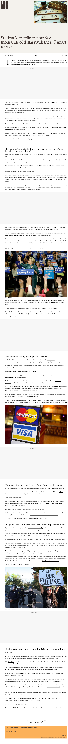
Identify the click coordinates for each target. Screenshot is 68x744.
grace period (27, 110)
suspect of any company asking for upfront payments (44, 514)
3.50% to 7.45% (54, 229)
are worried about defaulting (35, 527)
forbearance (48, 243)
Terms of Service (58, 737)
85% (63, 692)
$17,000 (61, 160)
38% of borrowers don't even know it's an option (51, 165)
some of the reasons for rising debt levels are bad (25, 673)
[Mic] (4, 5)
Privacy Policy (64, 737)
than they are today (56, 187)
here (28, 564)
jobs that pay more (21, 704)
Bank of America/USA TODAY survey (25, 64)
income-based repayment (35, 530)
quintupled (20, 316)
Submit (63, 735)
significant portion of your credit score (15, 377)
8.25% (56, 227)
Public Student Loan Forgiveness (50, 560)
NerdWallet (8, 235)
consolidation (16, 243)
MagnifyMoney (17, 235)
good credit (26, 175)
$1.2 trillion (11, 661)
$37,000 (52, 102)
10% (35, 543)
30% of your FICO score (56, 386)
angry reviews (51, 360)
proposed (50, 300)
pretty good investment (53, 687)
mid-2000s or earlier (25, 187)
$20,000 (7, 162)
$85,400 (24, 669)
